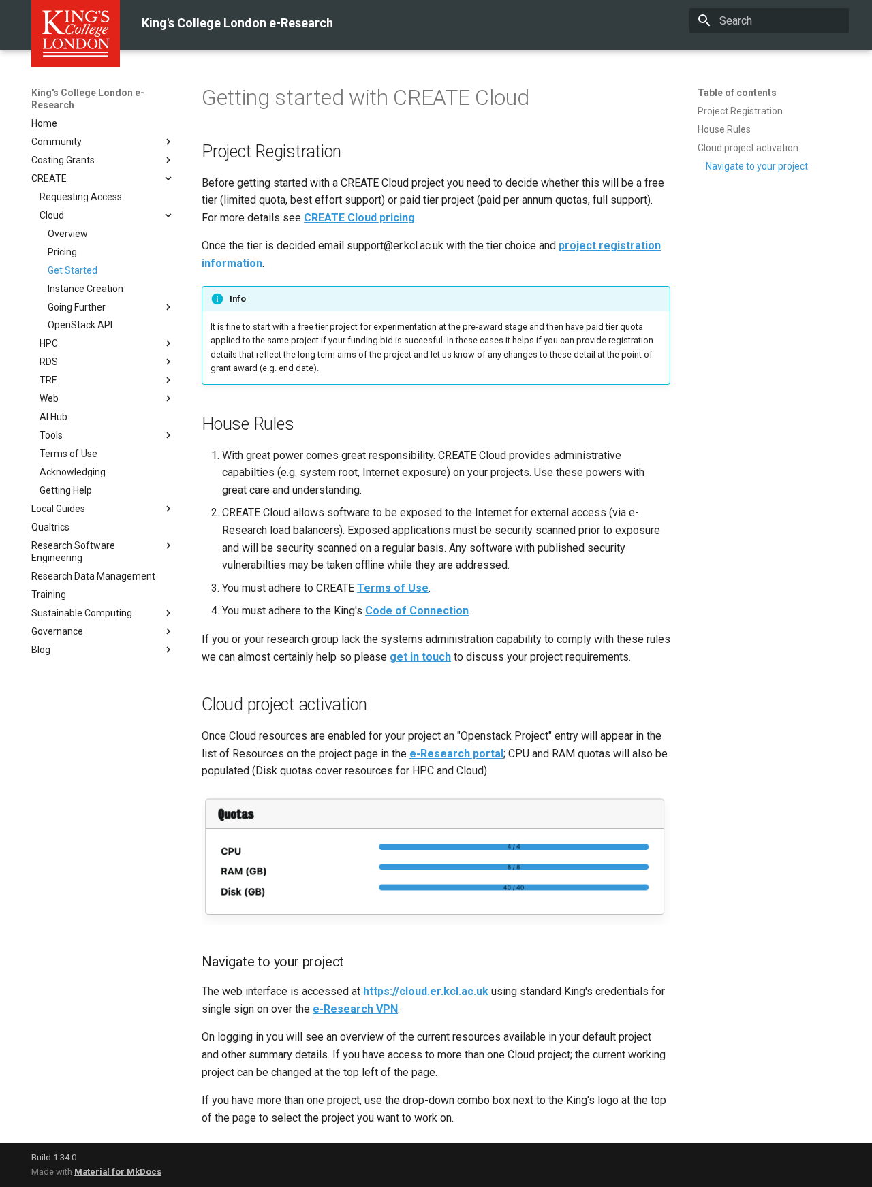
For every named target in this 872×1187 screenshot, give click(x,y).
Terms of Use (393, 588)
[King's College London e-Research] (31, 20)
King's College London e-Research (87, 98)
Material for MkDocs (117, 1172)
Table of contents (737, 92)
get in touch (420, 656)
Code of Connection (417, 610)
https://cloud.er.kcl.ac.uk (425, 991)
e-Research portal (456, 753)
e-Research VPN (355, 1008)
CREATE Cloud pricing (359, 217)
